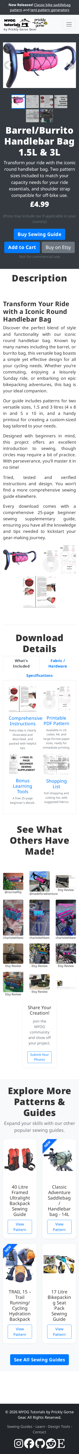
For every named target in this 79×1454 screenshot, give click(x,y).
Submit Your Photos (39, 1057)
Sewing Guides (19, 1426)
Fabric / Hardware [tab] (57, 663)
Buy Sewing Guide (39, 234)
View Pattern (19, 1227)
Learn (40, 1426)
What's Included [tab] (21, 663)
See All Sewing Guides (39, 1359)
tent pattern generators (49, 10)
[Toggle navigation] (69, 24)
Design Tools (59, 1426)
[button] (8, 65)
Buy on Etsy (58, 247)
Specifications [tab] (39, 675)
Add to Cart (22, 247)
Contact (39, 1431)
